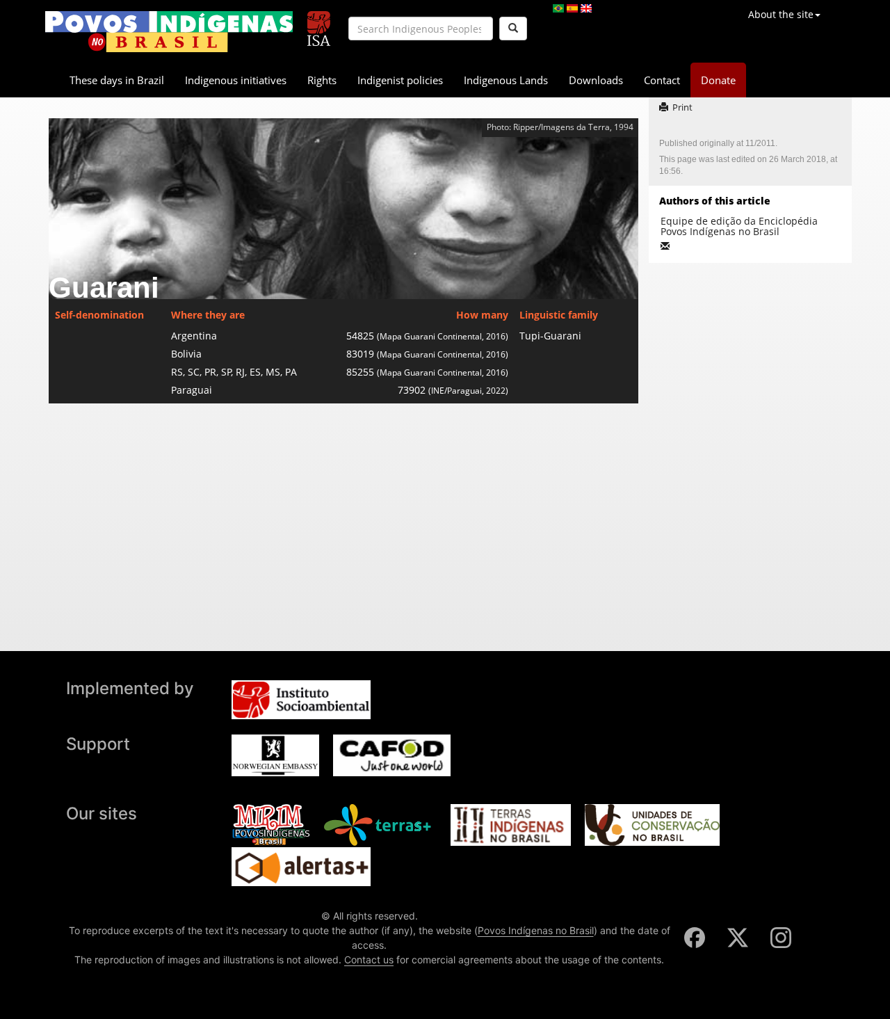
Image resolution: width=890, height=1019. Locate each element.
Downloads (596, 80)
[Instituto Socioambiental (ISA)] (319, 22)
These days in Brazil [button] (117, 80)
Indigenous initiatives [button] (235, 80)
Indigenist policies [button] (400, 80)
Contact (662, 80)
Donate (718, 80)
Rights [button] (322, 80)
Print (682, 107)
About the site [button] (781, 14)
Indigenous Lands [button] (506, 80)
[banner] (169, 32)
